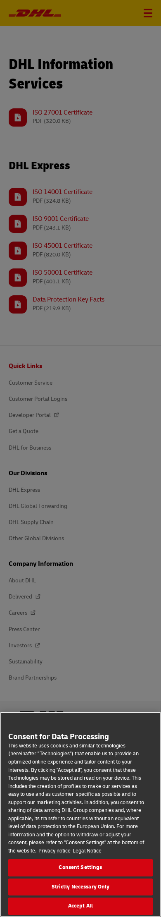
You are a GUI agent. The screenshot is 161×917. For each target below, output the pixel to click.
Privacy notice (54, 851)
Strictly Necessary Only (81, 886)
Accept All (80, 906)
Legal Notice (87, 851)
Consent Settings (80, 867)
